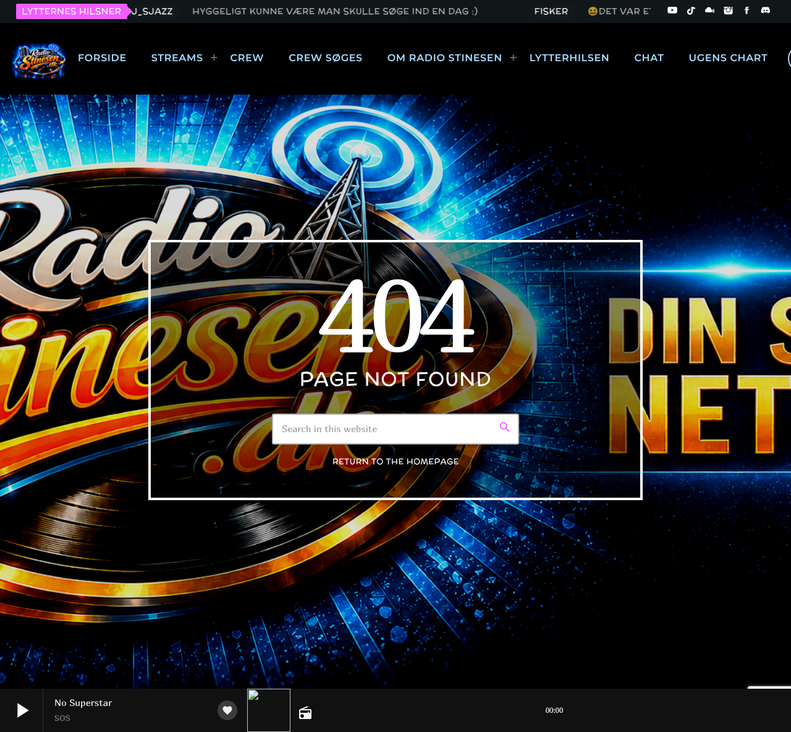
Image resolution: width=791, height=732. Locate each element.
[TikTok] (691, 11)
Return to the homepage (395, 461)
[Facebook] (747, 11)
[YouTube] (672, 11)
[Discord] (766, 11)
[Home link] (39, 59)
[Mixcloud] (710, 11)
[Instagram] (729, 11)
